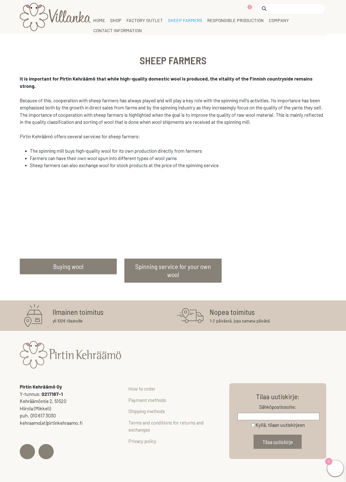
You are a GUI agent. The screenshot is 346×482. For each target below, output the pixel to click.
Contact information (117, 30)
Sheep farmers (185, 20)
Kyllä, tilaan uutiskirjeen (280, 425)
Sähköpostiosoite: (277, 407)
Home (99, 20)
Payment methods (147, 400)
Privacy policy (142, 441)
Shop (115, 20)
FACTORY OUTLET (144, 20)
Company (279, 20)
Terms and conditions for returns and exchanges (166, 426)
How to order (141, 389)
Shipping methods (146, 411)
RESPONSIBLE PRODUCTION (235, 20)
